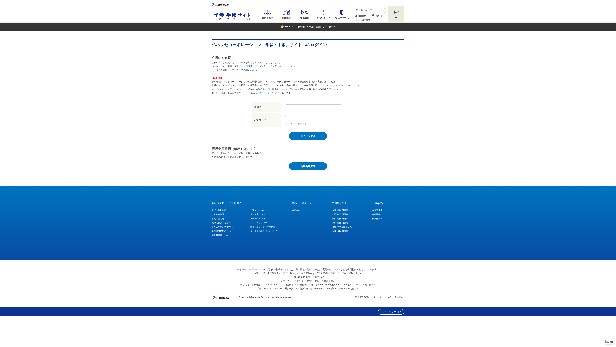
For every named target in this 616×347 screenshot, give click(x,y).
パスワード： (261, 120)
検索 (382, 10)
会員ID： (259, 107)
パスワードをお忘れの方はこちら (298, 124)
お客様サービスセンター (255, 66)
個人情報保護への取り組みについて (373, 297)
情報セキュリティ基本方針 (262, 227)
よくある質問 (364, 19)
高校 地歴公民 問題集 (342, 227)
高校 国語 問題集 (340, 210)
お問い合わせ (218, 218)
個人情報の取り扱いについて (263, 231)
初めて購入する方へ (221, 223)
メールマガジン (257, 218)
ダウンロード (323, 18)
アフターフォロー (258, 223)
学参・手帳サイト (301, 203)
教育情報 (286, 18)
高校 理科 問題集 (340, 223)
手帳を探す (378, 203)
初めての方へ (342, 18)
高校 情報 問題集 (340, 231)
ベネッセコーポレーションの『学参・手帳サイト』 (263, 269)
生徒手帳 (376, 214)
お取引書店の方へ (220, 235)
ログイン (379, 16)
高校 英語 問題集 (340, 218)
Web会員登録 (259, 93)
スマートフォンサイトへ (391, 312)
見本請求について (258, 214)
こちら (235, 70)
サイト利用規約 (219, 210)
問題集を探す (339, 203)
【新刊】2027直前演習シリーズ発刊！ (316, 26)
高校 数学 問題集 (340, 214)
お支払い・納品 (257, 210)
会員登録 (362, 16)
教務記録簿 (377, 218)
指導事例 (304, 18)
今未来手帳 (377, 210)
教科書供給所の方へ (221, 231)
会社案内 (296, 210)
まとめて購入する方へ (222, 227)
